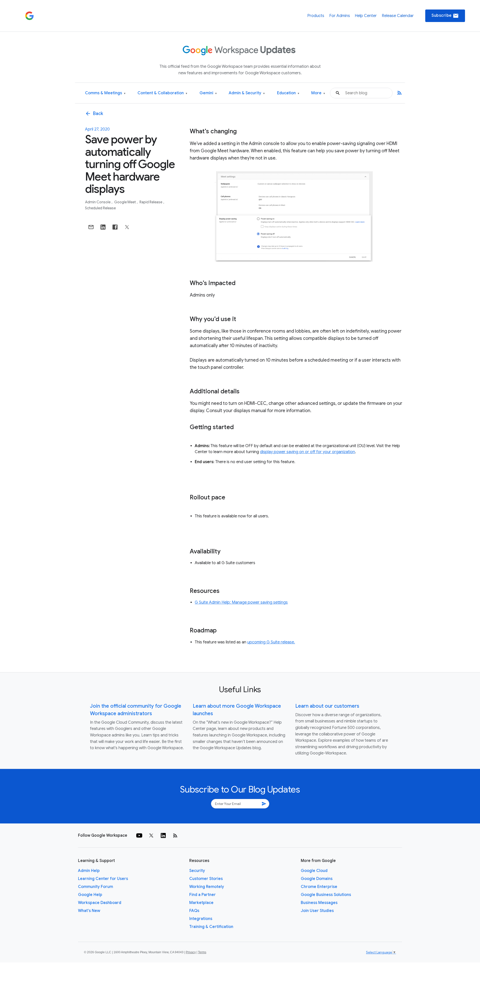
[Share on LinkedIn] (103, 227)
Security (197, 870)
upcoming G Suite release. (271, 642)
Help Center (366, 15)
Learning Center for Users (103, 878)
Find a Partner (202, 894)
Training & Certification (211, 926)
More (318, 93)
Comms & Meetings (105, 93)
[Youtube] (139, 835)
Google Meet (125, 202)
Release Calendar (398, 15)
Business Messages (319, 902)
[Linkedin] (163, 835)
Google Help (90, 894)
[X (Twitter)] (151, 835)
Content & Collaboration (162, 93)
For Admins (339, 15)
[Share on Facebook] (115, 227)
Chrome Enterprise (319, 886)
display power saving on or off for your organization (307, 451)
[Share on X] (127, 227)
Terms (202, 952)
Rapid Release (151, 202)
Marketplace (201, 902)
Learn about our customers (327, 706)
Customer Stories (206, 878)
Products (315, 15)
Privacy (191, 952)
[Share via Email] (91, 227)
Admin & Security (247, 93)
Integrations (200, 918)
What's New (89, 910)
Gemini (208, 93)
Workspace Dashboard (99, 902)
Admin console (98, 202)
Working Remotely (206, 886)
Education (288, 93)
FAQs (194, 910)
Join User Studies (317, 910)
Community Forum (95, 886)
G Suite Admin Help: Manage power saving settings (241, 602)
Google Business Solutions (326, 894)
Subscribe (445, 16)
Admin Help (89, 870)
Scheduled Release (100, 208)
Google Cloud (314, 870)
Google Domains (316, 878)
